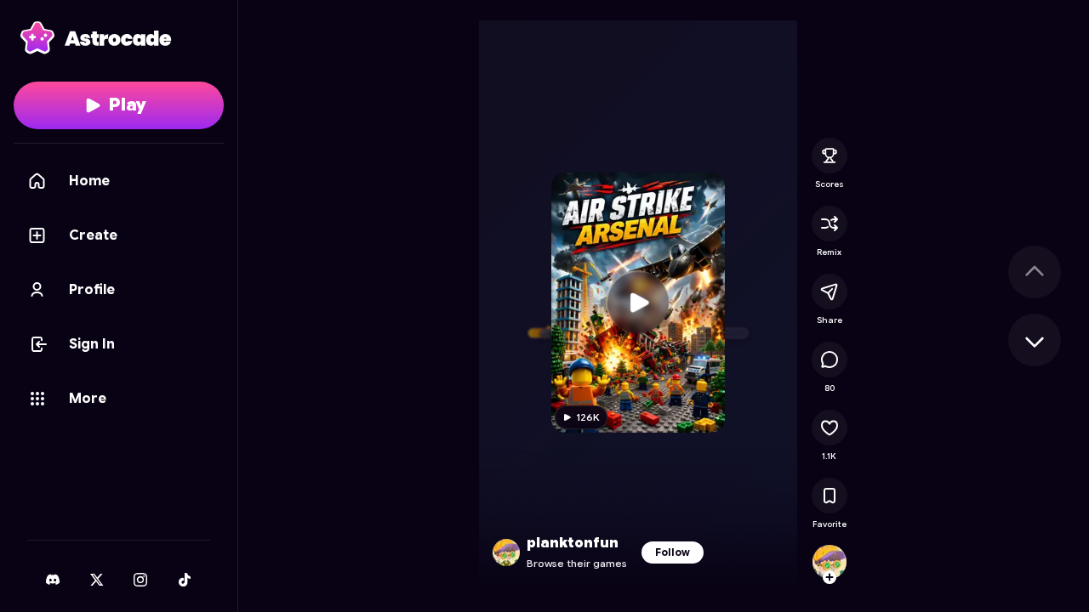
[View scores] (829, 155)
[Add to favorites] (829, 495)
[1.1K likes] (829, 427)
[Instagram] (140, 580)
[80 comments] (829, 359)
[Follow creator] (829, 577)
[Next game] (1034, 340)
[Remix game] (829, 223)
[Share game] (829, 291)
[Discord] (53, 580)
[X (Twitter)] (97, 580)
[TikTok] (185, 580)
